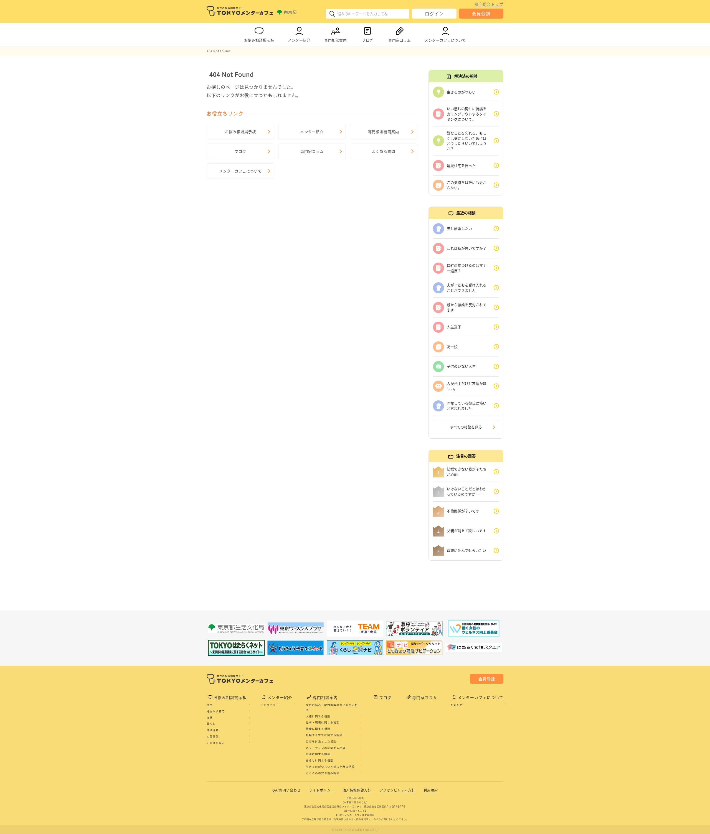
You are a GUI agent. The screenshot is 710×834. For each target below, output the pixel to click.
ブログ (367, 40)
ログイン (434, 13)
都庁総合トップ (488, 4)
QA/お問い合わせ (286, 790)
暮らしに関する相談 (319, 760)
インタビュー (269, 705)
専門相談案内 (335, 40)
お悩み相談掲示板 (259, 40)
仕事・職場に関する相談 (322, 722)
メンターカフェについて (445, 40)
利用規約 (431, 790)
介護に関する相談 (318, 754)
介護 (210, 717)
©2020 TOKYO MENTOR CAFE (355, 829)
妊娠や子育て (216, 711)
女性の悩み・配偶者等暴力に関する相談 (332, 707)
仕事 (210, 705)
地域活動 (213, 730)
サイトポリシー (321, 790)
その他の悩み (216, 743)
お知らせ (457, 705)
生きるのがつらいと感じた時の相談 (330, 767)
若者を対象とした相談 (321, 741)
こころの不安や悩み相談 (322, 773)
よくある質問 (383, 151)
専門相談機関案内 (383, 131)
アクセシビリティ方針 (397, 790)
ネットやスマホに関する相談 (326, 748)
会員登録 (481, 13)
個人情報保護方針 (357, 790)
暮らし (211, 724)
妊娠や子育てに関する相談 (324, 735)
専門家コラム (399, 40)
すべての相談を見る (466, 426)
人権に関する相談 (318, 716)
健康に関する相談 (318, 729)
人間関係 (213, 736)
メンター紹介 (299, 40)
